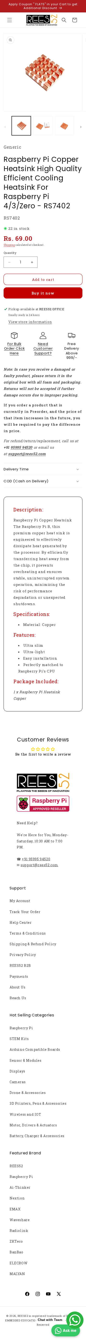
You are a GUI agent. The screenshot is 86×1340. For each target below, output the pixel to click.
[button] (9, 20)
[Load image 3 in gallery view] (64, 125)
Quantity (10, 253)
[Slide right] (80, 127)
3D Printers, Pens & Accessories (38, 1103)
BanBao (16, 1252)
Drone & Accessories (28, 1092)
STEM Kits (19, 1038)
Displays (17, 1071)
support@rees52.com (39, 865)
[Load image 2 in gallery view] (42, 125)
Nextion (17, 1198)
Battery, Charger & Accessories (37, 1136)
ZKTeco (16, 1241)
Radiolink (19, 1230)
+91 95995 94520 (36, 859)
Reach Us (18, 998)
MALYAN (17, 1274)
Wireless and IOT (25, 1114)
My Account (20, 901)
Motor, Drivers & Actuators (33, 1125)
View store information (30, 322)
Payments (19, 976)
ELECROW (18, 1263)
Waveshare (20, 1220)
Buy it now (43, 293)
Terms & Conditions (28, 933)
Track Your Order (25, 911)
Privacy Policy (23, 954)
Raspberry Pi (21, 1028)
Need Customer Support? (43, 348)
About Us (18, 987)
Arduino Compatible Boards (35, 1049)
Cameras (18, 1082)
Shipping (9, 245)
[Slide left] (5, 127)
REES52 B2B (20, 965)
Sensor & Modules (26, 1060)
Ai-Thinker (20, 1187)
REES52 (16, 1166)
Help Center (21, 922)
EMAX (15, 1209)
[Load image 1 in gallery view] (21, 125)
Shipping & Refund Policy (33, 944)
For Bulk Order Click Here (14, 348)
